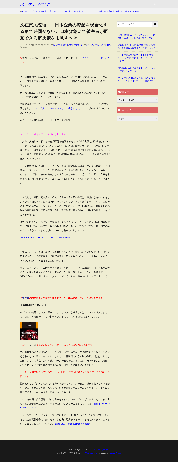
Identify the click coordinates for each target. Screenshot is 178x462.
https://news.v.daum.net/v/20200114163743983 (45, 237)
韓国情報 (107, 45)
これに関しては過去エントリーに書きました (57, 108)
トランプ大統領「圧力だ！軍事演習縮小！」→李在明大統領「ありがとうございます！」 (136, 58)
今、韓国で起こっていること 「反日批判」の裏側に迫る (54, 372)
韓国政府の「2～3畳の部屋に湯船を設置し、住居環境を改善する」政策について (136, 46)
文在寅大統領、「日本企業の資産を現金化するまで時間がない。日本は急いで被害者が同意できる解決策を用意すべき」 (95, 11)
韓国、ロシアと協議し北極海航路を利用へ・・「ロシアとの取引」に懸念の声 (136, 79)
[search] (155, 24)
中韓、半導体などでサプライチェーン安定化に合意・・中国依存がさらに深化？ (136, 36)
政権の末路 (38, 344)
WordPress (115, 453)
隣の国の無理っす (76, 45)
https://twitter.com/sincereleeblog (72, 423)
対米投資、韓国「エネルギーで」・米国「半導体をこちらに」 (136, 69)
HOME (24, 11)
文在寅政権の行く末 (38, 11)
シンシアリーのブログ (35, 4)
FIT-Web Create (89, 453)
